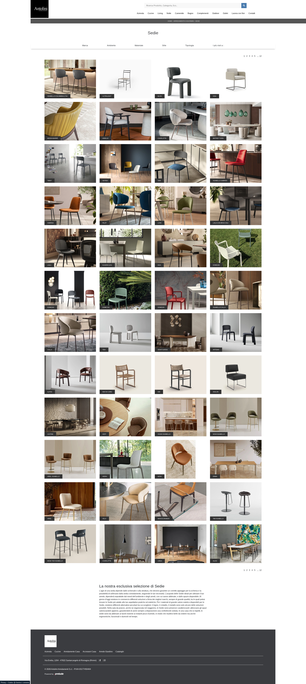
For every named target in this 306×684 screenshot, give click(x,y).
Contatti (252, 13)
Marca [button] (85, 45)
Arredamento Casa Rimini (184, 21)
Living (160, 13)
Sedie (197, 21)
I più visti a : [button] (218, 45)
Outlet (225, 13)
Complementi (202, 13)
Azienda (140, 13)
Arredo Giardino (106, 652)
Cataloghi (120, 652)
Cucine (151, 13)
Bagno (190, 13)
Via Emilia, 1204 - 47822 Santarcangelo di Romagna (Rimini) (70, 660)
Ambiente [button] (111, 45)
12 (260, 56)
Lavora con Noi (238, 13)
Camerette (179, 13)
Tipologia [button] (189, 45)
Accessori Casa (89, 652)
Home (170, 21)
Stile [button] (164, 45)
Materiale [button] (139, 45)
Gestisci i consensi (22, 682)
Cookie (10, 682)
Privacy (3, 682)
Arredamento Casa (72, 652)
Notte (169, 13)
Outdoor (215, 13)
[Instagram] (106, 660)
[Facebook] (101, 660)
